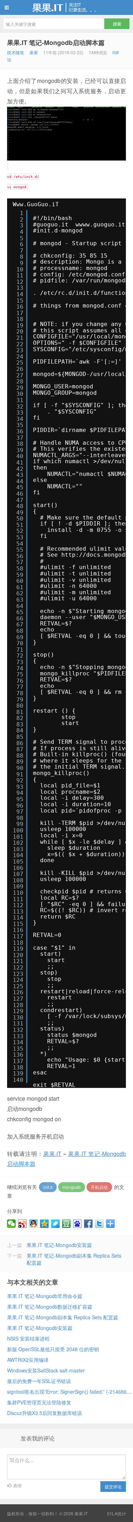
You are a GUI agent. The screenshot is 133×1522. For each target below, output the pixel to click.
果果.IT (66, 7)
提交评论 (113, 1486)
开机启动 (99, 1187)
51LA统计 (116, 1513)
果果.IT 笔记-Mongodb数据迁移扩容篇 (49, 1306)
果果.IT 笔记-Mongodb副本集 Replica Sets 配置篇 (62, 1317)
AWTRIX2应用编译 (28, 1359)
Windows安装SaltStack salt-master (46, 1370)
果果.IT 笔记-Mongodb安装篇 (59, 1244)
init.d (47, 1187)
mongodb (71, 1187)
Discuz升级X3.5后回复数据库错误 (44, 1412)
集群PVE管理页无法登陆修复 (39, 1402)
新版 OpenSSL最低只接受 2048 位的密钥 (53, 1349)
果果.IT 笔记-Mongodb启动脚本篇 (56, 42)
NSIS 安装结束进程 (28, 1338)
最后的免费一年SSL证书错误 (39, 1381)
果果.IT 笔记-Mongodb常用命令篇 (44, 1295)
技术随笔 (15, 52)
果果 (33, 52)
